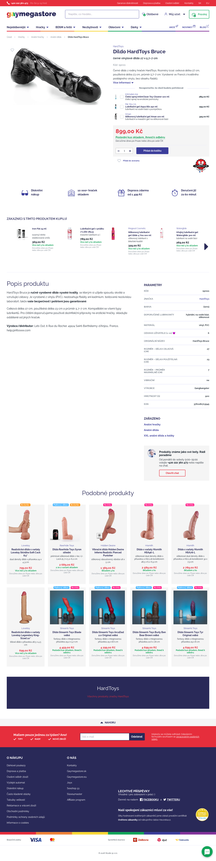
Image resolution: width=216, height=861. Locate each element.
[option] (36, 239)
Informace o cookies (18, 822)
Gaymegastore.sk (76, 771)
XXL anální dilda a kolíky (159, 435)
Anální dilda (55, 37)
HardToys (118, 46)
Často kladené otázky (19, 794)
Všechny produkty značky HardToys (108, 696)
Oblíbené (151, 14)
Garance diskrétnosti (127, 3)
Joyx (69, 782)
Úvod (9, 37)
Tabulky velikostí (16, 799)
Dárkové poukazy (16, 765)
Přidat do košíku (152, 150)
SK (199, 3)
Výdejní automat (16, 782)
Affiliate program (76, 799)
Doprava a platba (151, 3)
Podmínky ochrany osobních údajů (26, 817)
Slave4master (74, 794)
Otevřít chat (172, 473)
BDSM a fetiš (64, 27)
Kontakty (188, 3)
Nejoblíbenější (16, 27)
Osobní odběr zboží (17, 777)
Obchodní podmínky (18, 811)
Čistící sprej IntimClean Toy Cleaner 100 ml (147, 96)
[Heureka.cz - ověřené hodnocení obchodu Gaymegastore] (202, 820)
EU (207, 3)
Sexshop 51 (73, 788)
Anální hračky (37, 37)
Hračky (40, 27)
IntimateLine (131, 94)
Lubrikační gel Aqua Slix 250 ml (141, 106)
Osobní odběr (172, 3)
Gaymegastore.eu (77, 777)
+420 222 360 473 (19, 3)
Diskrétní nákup (15, 788)
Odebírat (136, 736)
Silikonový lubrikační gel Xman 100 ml (144, 116)
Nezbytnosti (90, 27)
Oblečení (114, 27)
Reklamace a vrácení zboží (21, 805)
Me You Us (130, 104)
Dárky (134, 27)
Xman (128, 114)
